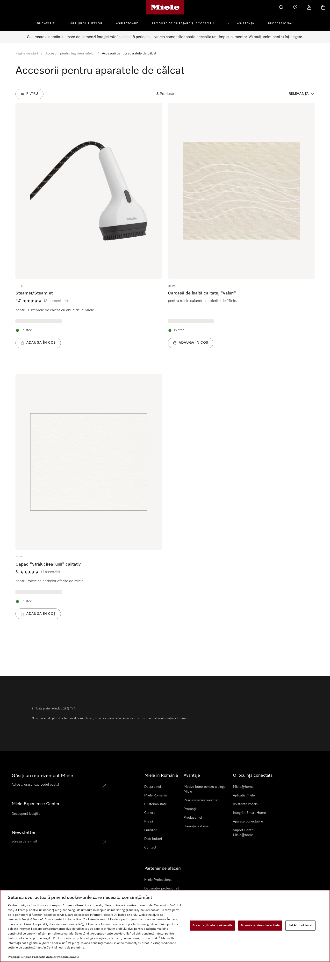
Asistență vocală (245, 804)
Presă (148, 821)
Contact (150, 847)
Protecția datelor (44, 957)
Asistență (245, 23)
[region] (165, 926)
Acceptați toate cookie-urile (212, 925)
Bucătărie (46, 23)
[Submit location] (104, 786)
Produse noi (193, 817)
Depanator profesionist (161, 888)
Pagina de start (26, 53)
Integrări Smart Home (249, 813)
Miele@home (243, 786)
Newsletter (24, 832)
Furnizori (150, 830)
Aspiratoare (127, 23)
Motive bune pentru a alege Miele (205, 789)
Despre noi (152, 786)
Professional (280, 23)
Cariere (149, 813)
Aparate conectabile (248, 821)
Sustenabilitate (155, 804)
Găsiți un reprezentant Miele (42, 775)
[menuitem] (48, 22)
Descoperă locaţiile (26, 813)
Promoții (190, 809)
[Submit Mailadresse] (104, 842)
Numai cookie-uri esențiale (260, 925)
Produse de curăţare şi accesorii (183, 23)
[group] (88, 233)
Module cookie (68, 957)
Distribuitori (153, 839)
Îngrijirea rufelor (85, 23)
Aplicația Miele (244, 795)
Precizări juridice (19, 957)
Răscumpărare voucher (201, 800)
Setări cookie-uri (300, 925)
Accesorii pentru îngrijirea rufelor (70, 53)
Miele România (155, 795)
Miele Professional (158, 880)
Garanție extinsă (196, 826)
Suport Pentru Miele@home (244, 832)
